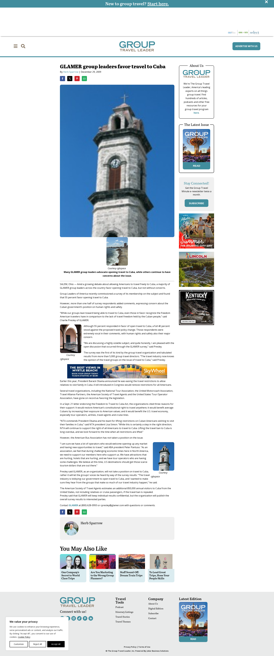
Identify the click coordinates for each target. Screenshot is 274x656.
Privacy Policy (130, 647)
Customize (19, 644)
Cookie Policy (24, 637)
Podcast (119, 607)
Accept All (55, 644)
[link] (62, 78)
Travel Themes (123, 621)
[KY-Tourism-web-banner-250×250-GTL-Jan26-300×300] (196, 324)
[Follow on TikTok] (79, 618)
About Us (153, 603)
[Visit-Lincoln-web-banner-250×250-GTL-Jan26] (196, 286)
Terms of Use (144, 647)
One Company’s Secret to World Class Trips (70, 575)
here (196, 112)
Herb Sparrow (70, 71)
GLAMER (73, 505)
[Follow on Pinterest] (85, 618)
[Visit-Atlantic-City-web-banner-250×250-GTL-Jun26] (196, 247)
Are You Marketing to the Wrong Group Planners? (102, 575)
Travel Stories (122, 616)
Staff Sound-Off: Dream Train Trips (131, 573)
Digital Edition (155, 608)
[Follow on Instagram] (73, 618)
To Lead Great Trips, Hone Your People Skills (159, 575)
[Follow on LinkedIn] (90, 618)
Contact (152, 618)
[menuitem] (15, 46)
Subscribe (153, 613)
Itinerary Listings (124, 611)
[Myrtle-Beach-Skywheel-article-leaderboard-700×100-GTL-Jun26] (117, 377)
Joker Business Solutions (158, 651)
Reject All (37, 644)
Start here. (158, 4)
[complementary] (37, 633)
